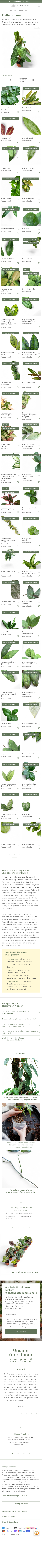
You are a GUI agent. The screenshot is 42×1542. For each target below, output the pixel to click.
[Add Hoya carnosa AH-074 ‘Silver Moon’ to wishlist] (39, 449)
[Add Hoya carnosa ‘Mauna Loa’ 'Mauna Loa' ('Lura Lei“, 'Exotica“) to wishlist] (18, 545)
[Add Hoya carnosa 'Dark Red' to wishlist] (39, 387)
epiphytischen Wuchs (26, 924)
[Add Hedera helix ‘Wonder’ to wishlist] (18, 112)
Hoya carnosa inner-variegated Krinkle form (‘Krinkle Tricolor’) (8, 477)
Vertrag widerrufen (21, 1504)
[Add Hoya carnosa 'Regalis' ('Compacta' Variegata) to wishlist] (39, 418)
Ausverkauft (39, 108)
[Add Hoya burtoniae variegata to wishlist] (18, 293)
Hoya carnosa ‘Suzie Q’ (8, 572)
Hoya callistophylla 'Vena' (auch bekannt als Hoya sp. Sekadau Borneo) (8, 322)
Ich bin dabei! (21, 1332)
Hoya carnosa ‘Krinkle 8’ (29, 509)
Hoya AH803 (5, 168)
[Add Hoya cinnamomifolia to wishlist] (39, 636)
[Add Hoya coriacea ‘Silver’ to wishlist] (39, 728)
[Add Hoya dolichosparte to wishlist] (18, 849)
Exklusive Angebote (21, 1434)
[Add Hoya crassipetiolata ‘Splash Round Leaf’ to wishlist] (39, 788)
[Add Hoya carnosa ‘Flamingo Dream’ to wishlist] (18, 512)
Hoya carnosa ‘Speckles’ (27, 539)
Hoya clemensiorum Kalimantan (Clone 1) (29, 663)
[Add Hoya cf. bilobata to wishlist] (18, 636)
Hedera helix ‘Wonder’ (5, 109)
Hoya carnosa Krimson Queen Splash (27, 476)
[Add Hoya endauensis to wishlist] (39, 849)
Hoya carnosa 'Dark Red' (28, 384)
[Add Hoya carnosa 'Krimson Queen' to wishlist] (18, 418)
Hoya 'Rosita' (26, 108)
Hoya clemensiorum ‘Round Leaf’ (29, 693)
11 (33, 855)
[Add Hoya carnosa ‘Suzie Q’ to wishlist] (18, 576)
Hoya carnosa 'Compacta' (6, 384)
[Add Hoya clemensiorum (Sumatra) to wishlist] (18, 666)
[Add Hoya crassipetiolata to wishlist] (39, 758)
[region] (21, 1211)
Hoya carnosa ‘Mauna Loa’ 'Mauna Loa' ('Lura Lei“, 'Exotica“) (8, 541)
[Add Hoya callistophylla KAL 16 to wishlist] (18, 357)
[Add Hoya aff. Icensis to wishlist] (39, 142)
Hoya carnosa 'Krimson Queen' (7, 414)
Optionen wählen (18, 108)
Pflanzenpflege (13, 1496)
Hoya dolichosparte (8, 844)
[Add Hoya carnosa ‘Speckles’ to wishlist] (39, 545)
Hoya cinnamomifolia (27, 633)
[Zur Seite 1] (4, 854)
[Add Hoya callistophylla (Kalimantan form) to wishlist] (39, 327)
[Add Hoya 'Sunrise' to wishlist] (18, 142)
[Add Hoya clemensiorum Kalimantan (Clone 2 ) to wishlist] (18, 698)
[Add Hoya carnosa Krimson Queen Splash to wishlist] (39, 482)
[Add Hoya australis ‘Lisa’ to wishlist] (39, 203)
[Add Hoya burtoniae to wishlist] (39, 263)
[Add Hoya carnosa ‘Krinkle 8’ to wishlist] (39, 512)
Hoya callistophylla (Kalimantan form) (28, 320)
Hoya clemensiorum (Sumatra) (8, 663)
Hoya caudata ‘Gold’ (8, 602)
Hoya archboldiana (28, 168)
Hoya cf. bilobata (7, 632)
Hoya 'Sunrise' (6, 138)
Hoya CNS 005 (6, 724)
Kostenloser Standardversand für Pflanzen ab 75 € (19, 1)
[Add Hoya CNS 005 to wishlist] (18, 728)
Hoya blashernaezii (7, 229)
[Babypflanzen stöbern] (21, 1255)
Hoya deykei (26, 814)
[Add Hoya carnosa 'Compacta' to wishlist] (18, 387)
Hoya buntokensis (7, 259)
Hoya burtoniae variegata (6, 290)
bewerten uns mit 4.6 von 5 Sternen (21, 1360)
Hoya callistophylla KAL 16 (7, 353)
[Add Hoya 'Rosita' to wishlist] (39, 112)
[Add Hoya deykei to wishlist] (39, 818)
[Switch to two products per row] (38, 80)
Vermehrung (20, 930)
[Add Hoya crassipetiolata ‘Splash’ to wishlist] (18, 818)
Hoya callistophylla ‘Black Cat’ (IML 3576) (29, 353)
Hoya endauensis (28, 844)
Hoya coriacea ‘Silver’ (29, 724)
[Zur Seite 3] (38, 854)
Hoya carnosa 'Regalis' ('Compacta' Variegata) (29, 415)
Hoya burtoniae (27, 259)
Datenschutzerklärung (18, 1327)
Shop (4, 1496)
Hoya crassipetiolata (29, 754)
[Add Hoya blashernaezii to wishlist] (18, 233)
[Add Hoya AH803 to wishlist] (18, 172)
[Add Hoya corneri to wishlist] (18, 758)
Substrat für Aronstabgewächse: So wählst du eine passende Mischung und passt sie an (21, 1145)
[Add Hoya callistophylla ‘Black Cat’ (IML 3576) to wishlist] (39, 357)
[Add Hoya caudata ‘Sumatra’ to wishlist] (39, 606)
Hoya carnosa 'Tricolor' (6, 445)
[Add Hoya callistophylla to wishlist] (39, 293)
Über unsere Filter (7, 75)
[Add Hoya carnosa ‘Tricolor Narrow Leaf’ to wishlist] (39, 576)
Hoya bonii (25, 229)
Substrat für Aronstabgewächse (16, 940)
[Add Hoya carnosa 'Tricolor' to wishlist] (18, 449)
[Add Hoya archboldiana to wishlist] (39, 172)
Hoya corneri (5, 754)
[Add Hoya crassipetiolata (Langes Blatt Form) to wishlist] (18, 788)
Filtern (9, 80)
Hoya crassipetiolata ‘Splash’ (8, 815)
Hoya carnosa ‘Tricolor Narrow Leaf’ (29, 572)
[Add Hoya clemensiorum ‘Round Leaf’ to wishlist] (39, 698)
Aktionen (24, 1496)
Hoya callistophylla (28, 289)
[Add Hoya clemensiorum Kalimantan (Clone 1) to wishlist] (39, 666)
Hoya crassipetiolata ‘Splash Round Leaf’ (29, 785)
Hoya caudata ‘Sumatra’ (27, 603)
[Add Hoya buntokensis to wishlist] (18, 263)
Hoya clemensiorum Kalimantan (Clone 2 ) (8, 694)
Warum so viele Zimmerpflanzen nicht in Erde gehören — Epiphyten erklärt (21, 1099)
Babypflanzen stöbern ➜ (24, 1272)
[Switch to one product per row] (33, 80)
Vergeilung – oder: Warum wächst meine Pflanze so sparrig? (21, 1191)
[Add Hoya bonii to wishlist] (39, 233)
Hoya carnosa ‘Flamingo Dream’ (7, 509)
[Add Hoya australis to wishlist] (18, 203)
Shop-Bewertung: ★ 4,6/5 (19, 10)
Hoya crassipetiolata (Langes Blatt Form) (8, 785)
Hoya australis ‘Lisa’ (28, 198)
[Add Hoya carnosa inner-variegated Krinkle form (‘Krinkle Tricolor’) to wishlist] (18, 482)
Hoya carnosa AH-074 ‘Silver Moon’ (28, 445)
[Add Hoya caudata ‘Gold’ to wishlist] (18, 606)
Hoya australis (6, 198)
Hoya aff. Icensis (27, 138)
